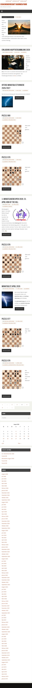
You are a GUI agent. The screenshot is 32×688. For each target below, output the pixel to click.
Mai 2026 (4, 481)
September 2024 (6, 528)
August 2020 (5, 634)
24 (3, 438)
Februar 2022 (5, 601)
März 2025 (4, 514)
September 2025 (6, 500)
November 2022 (6, 580)
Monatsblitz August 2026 (8, 458)
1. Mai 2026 (18, 159)
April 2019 (4, 671)
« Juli (2, 443)
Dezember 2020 (6, 627)
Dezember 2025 (6, 493)
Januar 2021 (5, 624)
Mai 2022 (4, 594)
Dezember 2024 (6, 521)
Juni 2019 (4, 667)
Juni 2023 (4, 563)
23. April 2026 (15, 204)
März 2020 (4, 645)
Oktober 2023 (5, 554)
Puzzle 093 (4, 463)
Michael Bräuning (9, 90)
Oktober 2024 (5, 526)
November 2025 (6, 495)
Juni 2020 (4, 638)
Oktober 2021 (5, 610)
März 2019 (4, 674)
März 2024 (4, 542)
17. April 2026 (19, 288)
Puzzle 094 (4, 461)
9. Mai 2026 (16, 52)
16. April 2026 (19, 321)
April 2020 (4, 643)
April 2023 (4, 568)
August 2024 (5, 530)
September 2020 (6, 631)
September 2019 (6, 660)
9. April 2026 (19, 363)
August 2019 (5, 662)
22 (24, 436)
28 (20, 438)
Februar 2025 (5, 516)
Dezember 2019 (6, 653)
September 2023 (6, 556)
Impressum (8, 1)
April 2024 (4, 540)
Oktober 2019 (5, 657)
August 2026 (5, 474)
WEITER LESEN (19, 97)
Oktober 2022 (5, 582)
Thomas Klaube (9, 52)
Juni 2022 (4, 591)
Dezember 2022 (6, 577)
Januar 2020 (5, 650)
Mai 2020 (4, 641)
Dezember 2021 (6, 606)
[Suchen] (28, 418)
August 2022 (5, 587)
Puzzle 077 (6, 319)
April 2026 (4, 483)
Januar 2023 (5, 575)
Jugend (10, 206)
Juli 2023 (4, 561)
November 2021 (6, 608)
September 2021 (6, 613)
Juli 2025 (4, 504)
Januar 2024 (5, 547)
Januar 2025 (5, 518)
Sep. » (19, 443)
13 (16, 434)
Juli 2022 (4, 589)
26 (11, 438)
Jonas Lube (7, 204)
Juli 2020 (4, 636)
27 (16, 438)
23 (28, 436)
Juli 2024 (4, 533)
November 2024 (6, 523)
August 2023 (5, 558)
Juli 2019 (4, 664)
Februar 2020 (5, 648)
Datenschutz (15, 1)
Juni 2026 (4, 478)
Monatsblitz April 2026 (11, 286)
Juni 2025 (4, 507)
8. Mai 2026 (18, 90)
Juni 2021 (4, 617)
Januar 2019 (5, 678)
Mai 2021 (4, 620)
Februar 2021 (5, 622)
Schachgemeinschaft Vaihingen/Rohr (13, 4)
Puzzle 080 (6, 115)
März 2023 (4, 570)
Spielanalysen (12, 120)
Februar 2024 (5, 544)
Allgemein (23, 52)
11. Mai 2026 (18, 17)
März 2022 (4, 598)
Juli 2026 (4, 476)
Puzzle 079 (6, 157)
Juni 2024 (4, 535)
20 (16, 436)
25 (7, 438)
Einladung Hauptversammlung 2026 (16, 49)
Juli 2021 (4, 615)
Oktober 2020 (5, 629)
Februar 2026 (5, 488)
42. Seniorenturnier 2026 (8, 453)
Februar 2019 (5, 676)
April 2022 (4, 596)
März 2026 (4, 486)
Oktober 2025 (5, 497)
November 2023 (6, 551)
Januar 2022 (5, 603)
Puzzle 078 (6, 244)
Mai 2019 (4, 669)
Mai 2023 (4, 565)
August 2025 (5, 502)
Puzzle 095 (4, 456)
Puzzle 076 (6, 360)
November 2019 (6, 655)
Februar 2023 (5, 573)
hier (15, 75)
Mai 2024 (4, 537)
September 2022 (6, 584)
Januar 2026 (5, 490)
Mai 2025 (4, 509)
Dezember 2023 (6, 549)
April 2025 (4, 511)
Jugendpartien (12, 365)
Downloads (23, 1)
